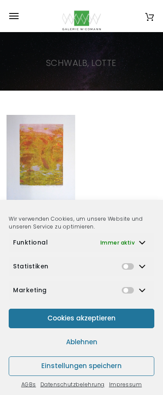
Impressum (125, 384)
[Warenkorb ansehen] (149, 15)
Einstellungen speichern (81, 365)
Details (50, 196)
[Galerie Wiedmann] (82, 16)
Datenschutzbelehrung (72, 384)
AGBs (28, 384)
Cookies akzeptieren (81, 318)
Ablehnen (81, 341)
